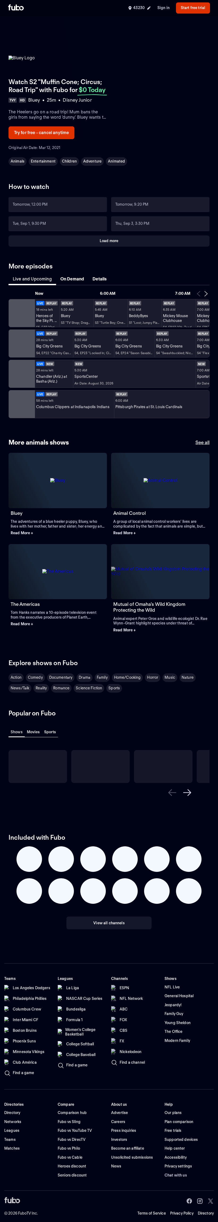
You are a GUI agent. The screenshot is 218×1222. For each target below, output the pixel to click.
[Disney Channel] (21, 343)
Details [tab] (100, 278)
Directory (206, 1213)
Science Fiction (89, 688)
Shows (17, 732)
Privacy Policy (182, 1213)
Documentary (61, 677)
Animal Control (129, 513)
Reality (41, 688)
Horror (152, 677)
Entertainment (43, 161)
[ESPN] (21, 374)
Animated (116, 161)
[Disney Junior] (21, 313)
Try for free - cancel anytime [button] (41, 132)
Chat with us (176, 1175)
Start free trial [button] (193, 8)
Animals (17, 161)
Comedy (35, 677)
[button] (58, 533)
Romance (61, 688)
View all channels (108, 923)
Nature (188, 677)
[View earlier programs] (198, 294)
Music (170, 677)
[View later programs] (206, 294)
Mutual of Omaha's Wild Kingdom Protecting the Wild (149, 607)
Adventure (92, 161)
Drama (84, 677)
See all (202, 442)
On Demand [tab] (72, 278)
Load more (109, 241)
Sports (114, 688)
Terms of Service (151, 1213)
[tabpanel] (109, 354)
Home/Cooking (127, 677)
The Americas (25, 604)
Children (69, 161)
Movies (33, 732)
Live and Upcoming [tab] (32, 278)
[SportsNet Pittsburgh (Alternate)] (21, 404)
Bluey (17, 513)
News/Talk (20, 688)
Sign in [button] (163, 8)
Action (16, 677)
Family (102, 677)
